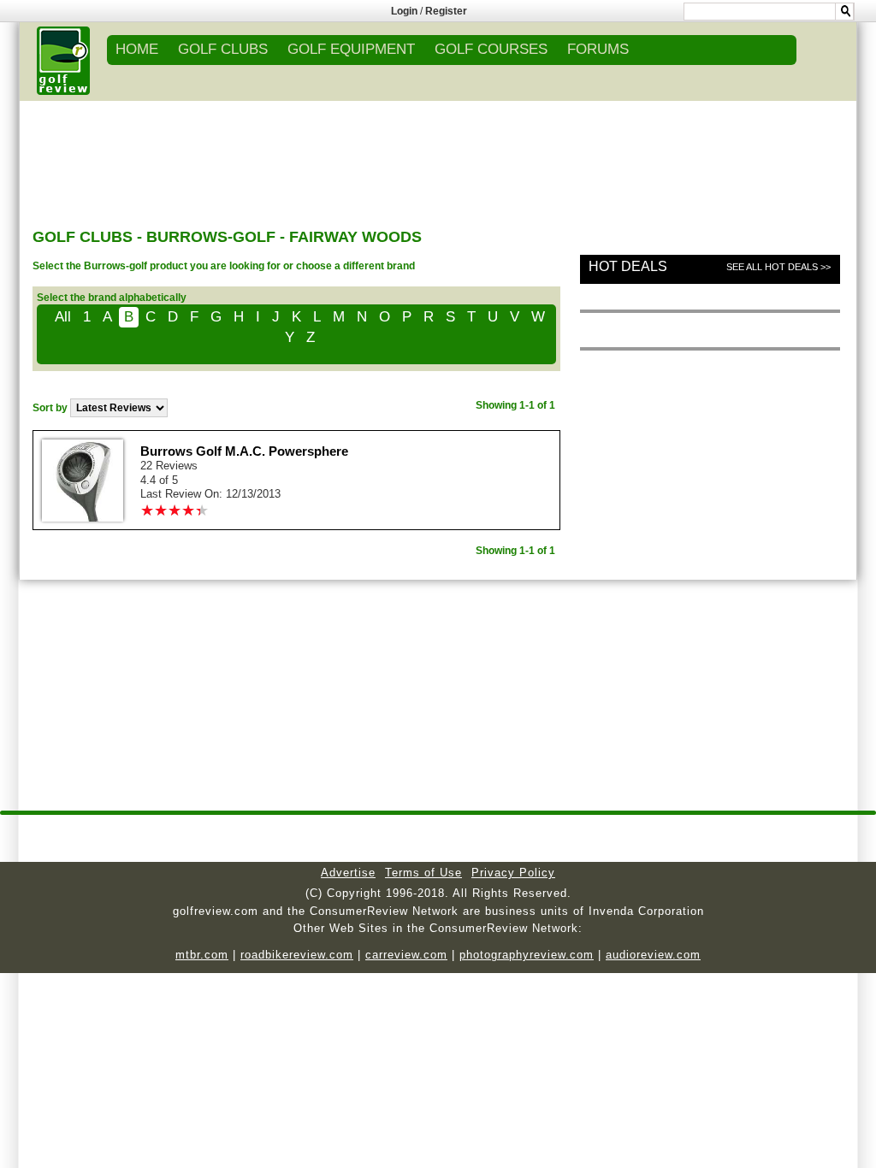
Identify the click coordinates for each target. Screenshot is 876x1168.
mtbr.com (201, 954)
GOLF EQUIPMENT (351, 49)
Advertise (348, 872)
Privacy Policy (513, 872)
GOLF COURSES (491, 49)
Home (136, 49)
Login (404, 11)
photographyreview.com (526, 954)
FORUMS (598, 49)
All (63, 317)
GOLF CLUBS (223, 49)
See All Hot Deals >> (778, 267)
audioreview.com (653, 954)
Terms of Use (423, 872)
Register (446, 11)
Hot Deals (628, 266)
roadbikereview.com (296, 954)
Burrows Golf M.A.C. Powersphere (244, 451)
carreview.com (406, 954)
